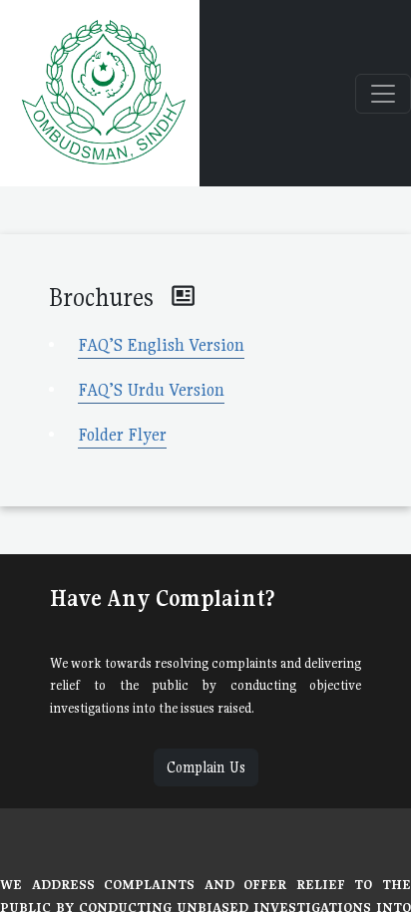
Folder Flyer (122, 435)
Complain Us (206, 767)
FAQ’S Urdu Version (151, 390)
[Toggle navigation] (383, 94)
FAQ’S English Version (161, 345)
